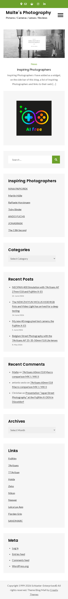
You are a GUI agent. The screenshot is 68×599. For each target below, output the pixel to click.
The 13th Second (17, 230)
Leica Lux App (15, 506)
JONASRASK (15, 223)
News (34, 63)
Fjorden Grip (15, 513)
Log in (15, 548)
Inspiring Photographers (34, 70)
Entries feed (18, 554)
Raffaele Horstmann (19, 202)
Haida (11, 479)
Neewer (12, 499)
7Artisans (13, 465)
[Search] (56, 159)
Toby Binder (15, 209)
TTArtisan (13, 472)
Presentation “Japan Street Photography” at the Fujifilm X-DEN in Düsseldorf (33, 397)
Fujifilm (12, 458)
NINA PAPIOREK (18, 188)
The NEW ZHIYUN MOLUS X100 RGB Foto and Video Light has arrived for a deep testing (35, 306)
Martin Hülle (15, 195)
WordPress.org (20, 566)
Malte (15, 372)
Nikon (11, 493)
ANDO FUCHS (16, 216)
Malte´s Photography (28, 12)
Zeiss (11, 486)
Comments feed (20, 560)
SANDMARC (15, 520)
